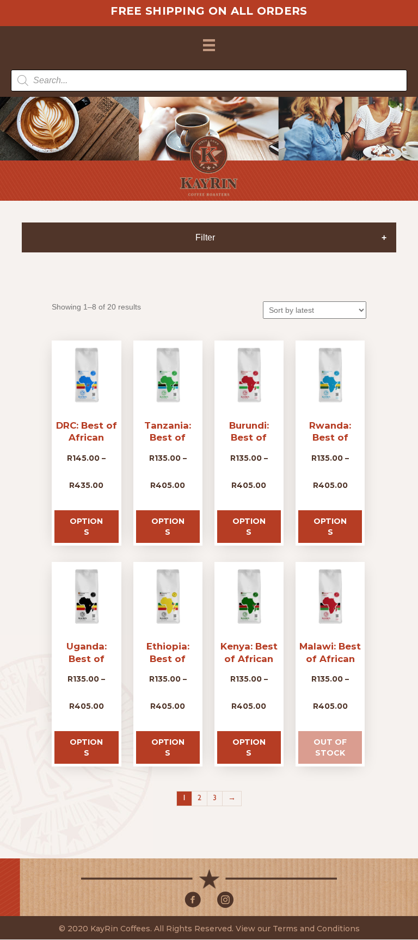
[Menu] (209, 45)
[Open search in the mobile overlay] (209, 80)
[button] (192, 900)
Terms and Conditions (316, 929)
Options (86, 526)
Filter (205, 237)
